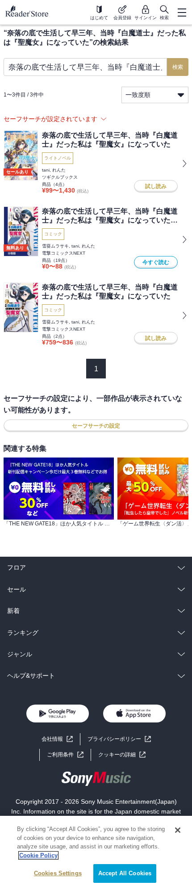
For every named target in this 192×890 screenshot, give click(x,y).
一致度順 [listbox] (137, 94)
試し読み (156, 186)
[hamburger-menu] (181, 12)
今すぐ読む (155, 262)
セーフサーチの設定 (96, 426)
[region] (96, 853)
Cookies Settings (58, 873)
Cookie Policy (38, 855)
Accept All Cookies (124, 873)
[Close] (178, 830)
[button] (122, 755)
